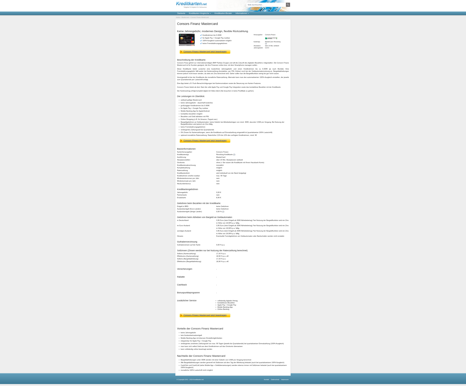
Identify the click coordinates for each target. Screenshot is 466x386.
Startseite (181, 13)
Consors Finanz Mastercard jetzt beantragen (205, 51)
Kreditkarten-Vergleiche (199, 13)
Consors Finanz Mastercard (200, 17)
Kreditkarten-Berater (223, 13)
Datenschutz (275, 379)
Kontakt (266, 379)
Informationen (242, 13)
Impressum (285, 379)
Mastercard (185, 17)
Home (178, 17)
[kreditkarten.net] (191, 8)
